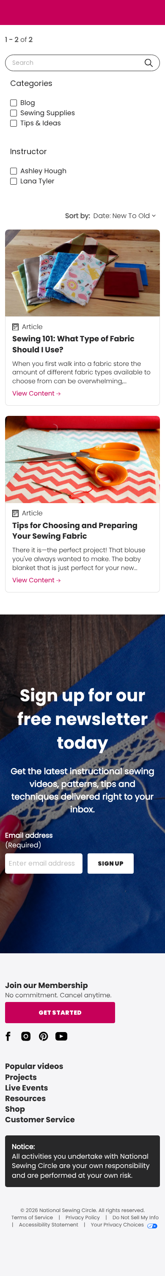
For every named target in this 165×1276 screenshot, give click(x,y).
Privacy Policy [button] (83, 1218)
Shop (15, 1109)
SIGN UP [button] (111, 863)
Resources (25, 1098)
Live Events (26, 1088)
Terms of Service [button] (32, 1218)
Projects (21, 1077)
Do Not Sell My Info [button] (136, 1218)
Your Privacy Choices (117, 1225)
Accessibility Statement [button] (48, 1225)
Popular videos (34, 1066)
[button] (148, 62)
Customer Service (40, 1120)
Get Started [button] (60, 1012)
